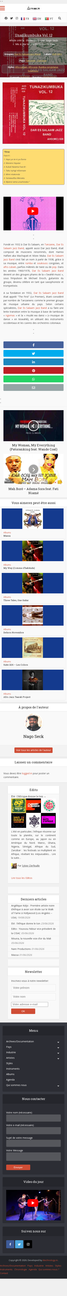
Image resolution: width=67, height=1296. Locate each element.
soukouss (42, 263)
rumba (29, 263)
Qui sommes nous (16, 1085)
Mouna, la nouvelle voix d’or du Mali (31, 938)
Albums (7, 532)
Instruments (13, 1068)
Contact (4, 1273)
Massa (6, 535)
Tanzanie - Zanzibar (36, 60)
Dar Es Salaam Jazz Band (28, 54)
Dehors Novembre (13, 632)
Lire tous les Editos (21, 878)
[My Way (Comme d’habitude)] (32, 551)
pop (54, 267)
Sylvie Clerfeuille (31, 865)
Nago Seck (52, 40)
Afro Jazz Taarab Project (16, 697)
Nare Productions (21, 949)
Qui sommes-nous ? (48, 1269)
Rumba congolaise (48, 67)
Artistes (10, 1057)
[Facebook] (10, 1244)
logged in (27, 773)
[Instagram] (28, 1244)
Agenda (10, 1079)
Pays (9, 1046)
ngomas (10, 315)
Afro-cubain (21, 67)
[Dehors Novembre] (32, 615)
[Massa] (32, 518)
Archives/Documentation (20, 1041)
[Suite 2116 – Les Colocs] (32, 647)
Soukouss (33, 70)
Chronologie (20, 1269)
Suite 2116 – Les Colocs (15, 664)
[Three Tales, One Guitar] (32, 583)
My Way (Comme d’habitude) (19, 568)
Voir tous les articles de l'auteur (33, 750)
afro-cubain (9, 267)
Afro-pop (33, 67)
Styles (9, 1063)
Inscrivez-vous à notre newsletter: (30, 980)
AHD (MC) (57, 54)
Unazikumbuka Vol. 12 (33, 35)
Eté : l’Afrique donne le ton (28, 796)
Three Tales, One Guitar (16, 600)
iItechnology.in (50, 1260)
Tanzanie (49, 244)
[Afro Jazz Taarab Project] (32, 680)
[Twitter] (19, 1244)
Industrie (11, 1052)
